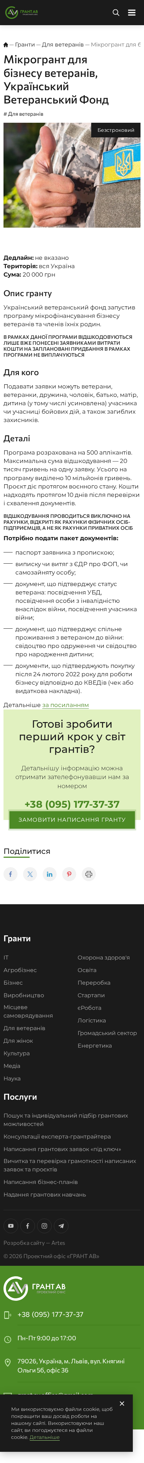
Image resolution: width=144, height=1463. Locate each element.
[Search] (116, 13)
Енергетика (95, 1045)
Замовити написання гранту (72, 819)
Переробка (94, 982)
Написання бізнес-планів (40, 1182)
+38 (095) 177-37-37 (72, 804)
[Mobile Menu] (132, 13)
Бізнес (13, 982)
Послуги (20, 1096)
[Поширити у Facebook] (10, 874)
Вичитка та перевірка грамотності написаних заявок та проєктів (69, 1165)
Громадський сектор (107, 1033)
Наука (12, 1078)
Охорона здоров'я (104, 957)
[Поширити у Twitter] (30, 874)
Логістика (92, 1020)
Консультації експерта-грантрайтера (57, 1136)
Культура (16, 1053)
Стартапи (91, 995)
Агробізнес (20, 970)
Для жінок (18, 1040)
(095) (50, 1314)
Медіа (11, 1066)
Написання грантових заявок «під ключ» (62, 1149)
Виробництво (23, 995)
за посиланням (65, 704)
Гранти (25, 44)
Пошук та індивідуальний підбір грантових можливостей (65, 1119)
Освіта (87, 970)
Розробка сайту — (34, 1242)
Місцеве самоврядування (28, 1011)
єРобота (89, 1008)
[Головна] (5, 44)
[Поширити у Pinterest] (69, 874)
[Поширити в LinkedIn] (50, 874)
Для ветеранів (63, 44)
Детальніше (45, 1437)
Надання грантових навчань (44, 1194)
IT (5, 957)
